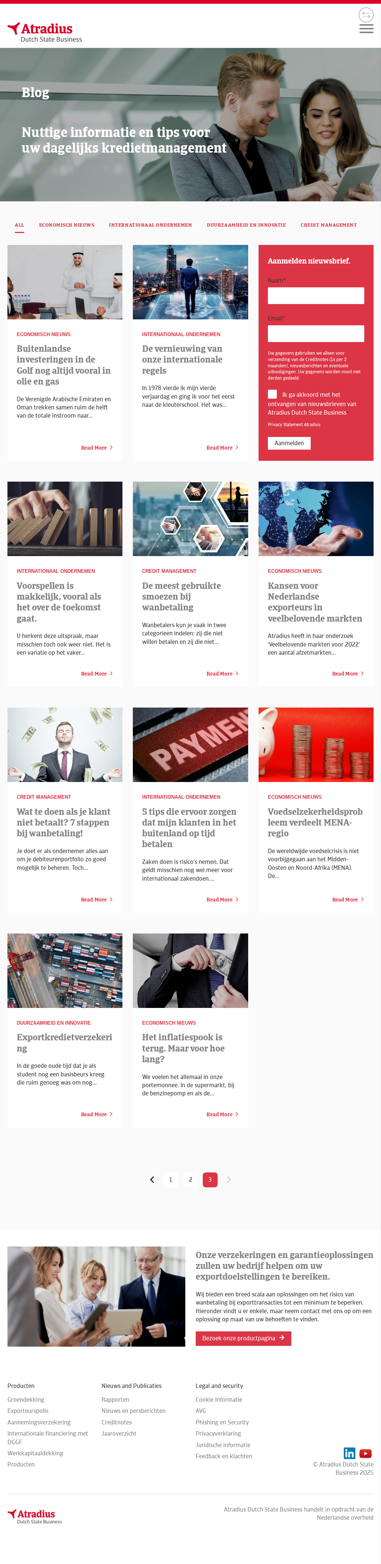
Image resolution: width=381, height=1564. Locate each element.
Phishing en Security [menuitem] (222, 1422)
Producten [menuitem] (21, 1464)
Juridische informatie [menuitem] (223, 1445)
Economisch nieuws (67, 225)
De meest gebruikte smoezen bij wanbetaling (181, 596)
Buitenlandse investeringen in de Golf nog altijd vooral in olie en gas (64, 365)
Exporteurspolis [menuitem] (27, 1411)
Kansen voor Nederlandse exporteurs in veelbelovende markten (315, 602)
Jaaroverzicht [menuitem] (119, 1433)
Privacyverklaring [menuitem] (218, 1433)
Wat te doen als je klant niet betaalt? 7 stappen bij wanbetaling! (64, 822)
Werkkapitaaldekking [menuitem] (35, 1453)
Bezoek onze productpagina (238, 1338)
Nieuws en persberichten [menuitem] (134, 1411)
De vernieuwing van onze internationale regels (182, 359)
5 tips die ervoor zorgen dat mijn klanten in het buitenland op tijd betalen (189, 828)
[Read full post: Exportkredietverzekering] (64, 970)
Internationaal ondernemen (150, 225)
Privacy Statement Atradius (294, 425)
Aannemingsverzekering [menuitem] (39, 1422)
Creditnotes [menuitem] (117, 1422)
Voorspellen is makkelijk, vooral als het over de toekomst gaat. (59, 602)
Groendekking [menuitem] (25, 1400)
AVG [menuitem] (201, 1411)
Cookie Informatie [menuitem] (219, 1400)
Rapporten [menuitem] (115, 1400)
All (19, 225)
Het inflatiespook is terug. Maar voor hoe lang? (183, 1048)
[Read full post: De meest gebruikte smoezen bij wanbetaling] (190, 519)
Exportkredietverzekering (64, 1042)
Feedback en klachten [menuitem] (224, 1456)
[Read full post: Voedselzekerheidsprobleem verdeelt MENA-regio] (316, 745)
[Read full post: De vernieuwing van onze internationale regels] (190, 282)
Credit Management (329, 225)
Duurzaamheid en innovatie (246, 225)
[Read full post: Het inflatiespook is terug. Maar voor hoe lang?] (190, 970)
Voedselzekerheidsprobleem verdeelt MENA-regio (315, 822)
